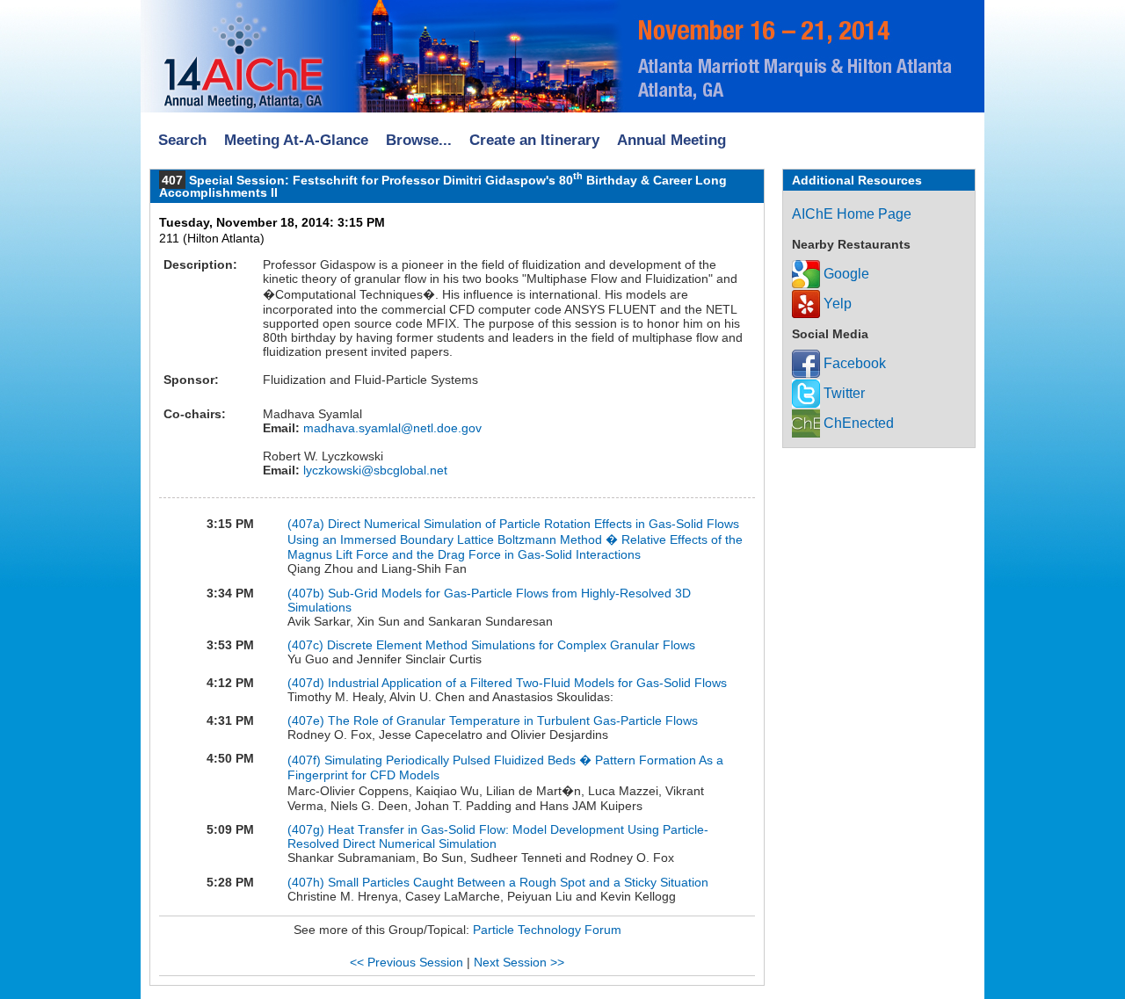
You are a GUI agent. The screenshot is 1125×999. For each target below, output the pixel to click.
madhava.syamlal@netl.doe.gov (391, 428)
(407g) (307, 829)
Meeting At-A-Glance (296, 140)
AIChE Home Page (851, 213)
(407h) (307, 882)
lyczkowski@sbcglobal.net (373, 470)
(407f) (305, 760)
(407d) (307, 683)
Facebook (853, 363)
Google (844, 273)
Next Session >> (519, 962)
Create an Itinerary (534, 140)
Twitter (842, 393)
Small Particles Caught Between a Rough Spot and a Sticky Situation (518, 882)
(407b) (307, 593)
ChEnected (857, 423)
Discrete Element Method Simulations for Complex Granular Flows (511, 645)
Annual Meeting (671, 140)
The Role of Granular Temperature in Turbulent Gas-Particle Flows (513, 720)
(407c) (307, 645)
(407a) (307, 524)
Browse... (419, 140)
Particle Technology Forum (547, 930)
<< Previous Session (406, 962)
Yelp (836, 303)
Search (182, 140)
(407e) (307, 720)
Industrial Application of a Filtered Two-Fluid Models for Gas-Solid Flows (527, 683)
